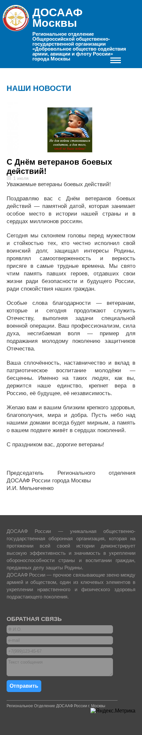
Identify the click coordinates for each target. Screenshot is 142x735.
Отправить (24, 686)
